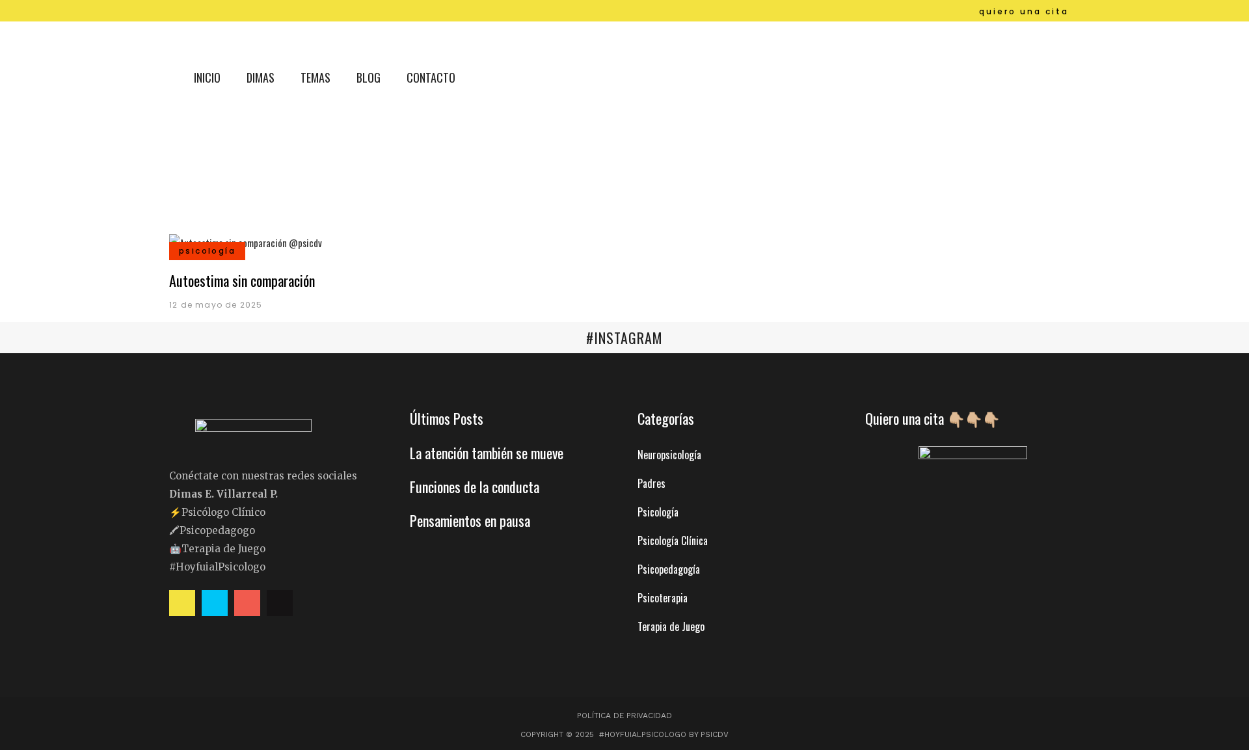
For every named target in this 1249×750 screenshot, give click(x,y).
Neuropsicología (669, 454)
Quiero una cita (1024, 11)
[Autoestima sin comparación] (245, 241)
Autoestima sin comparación (242, 280)
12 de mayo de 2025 (216, 304)
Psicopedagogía (669, 569)
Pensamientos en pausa (470, 520)
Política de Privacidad (624, 715)
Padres (651, 483)
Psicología (658, 512)
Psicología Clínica (673, 540)
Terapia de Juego (671, 626)
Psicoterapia (663, 598)
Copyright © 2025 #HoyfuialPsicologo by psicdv (624, 734)
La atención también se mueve (486, 452)
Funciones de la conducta (474, 486)
